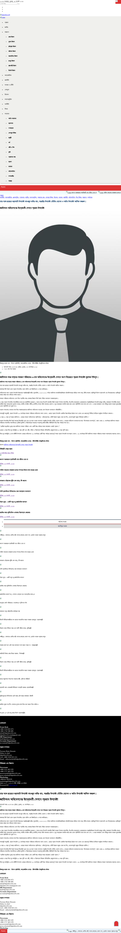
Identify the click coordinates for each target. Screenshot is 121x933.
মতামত (10, 166)
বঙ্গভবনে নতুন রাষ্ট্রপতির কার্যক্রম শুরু (10, 611)
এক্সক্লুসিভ (16, 197)
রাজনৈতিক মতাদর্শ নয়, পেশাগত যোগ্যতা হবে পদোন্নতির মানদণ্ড (17, 594)
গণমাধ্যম (11, 128)
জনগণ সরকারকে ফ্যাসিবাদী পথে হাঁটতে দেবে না (69, 192)
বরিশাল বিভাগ (12, 51)
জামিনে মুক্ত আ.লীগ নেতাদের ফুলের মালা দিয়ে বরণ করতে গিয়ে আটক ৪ (19, 704)
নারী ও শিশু (11, 147)
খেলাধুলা (7, 90)
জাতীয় (6, 27)
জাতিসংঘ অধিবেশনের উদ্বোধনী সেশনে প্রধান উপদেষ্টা (18, 445)
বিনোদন (7, 94)
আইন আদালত (12, 118)
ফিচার (6, 109)
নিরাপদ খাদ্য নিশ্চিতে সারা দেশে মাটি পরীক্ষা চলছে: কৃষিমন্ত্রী (15, 628)
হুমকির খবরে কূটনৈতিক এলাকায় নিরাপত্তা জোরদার (15, 512)
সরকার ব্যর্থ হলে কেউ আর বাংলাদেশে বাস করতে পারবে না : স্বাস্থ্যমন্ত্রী (19, 645)
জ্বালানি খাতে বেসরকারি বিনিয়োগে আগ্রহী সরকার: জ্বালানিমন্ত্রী (16, 687)
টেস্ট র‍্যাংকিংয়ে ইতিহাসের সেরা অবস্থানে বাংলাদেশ (15, 491)
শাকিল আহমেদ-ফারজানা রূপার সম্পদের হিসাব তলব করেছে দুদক (19, 470)
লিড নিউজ (78, 197)
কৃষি (9, 152)
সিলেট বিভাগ (12, 70)
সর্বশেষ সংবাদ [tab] (62, 522)
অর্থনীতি (7, 104)
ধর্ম (9, 142)
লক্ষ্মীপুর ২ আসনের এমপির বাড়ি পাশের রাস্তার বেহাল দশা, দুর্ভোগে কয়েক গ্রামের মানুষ (22, 535)
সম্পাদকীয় (11, 176)
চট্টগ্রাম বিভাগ (12, 46)
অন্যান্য (7, 114)
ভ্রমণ (10, 162)
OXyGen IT (13, 785)
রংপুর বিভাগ (12, 61)
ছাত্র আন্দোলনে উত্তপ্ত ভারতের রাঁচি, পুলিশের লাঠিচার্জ (15, 679)
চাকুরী (10, 138)
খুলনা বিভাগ (12, 42)
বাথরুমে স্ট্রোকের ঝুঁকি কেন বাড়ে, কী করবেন (13, 481)
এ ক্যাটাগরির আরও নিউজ (7, 453)
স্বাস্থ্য (10, 181)
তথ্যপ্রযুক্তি (8, 99)
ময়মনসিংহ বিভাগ (13, 56)
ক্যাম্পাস (11, 123)
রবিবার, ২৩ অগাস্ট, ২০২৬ (7, 464)
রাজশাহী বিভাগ (12, 66)
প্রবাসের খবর (12, 157)
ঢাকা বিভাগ (11, 37)
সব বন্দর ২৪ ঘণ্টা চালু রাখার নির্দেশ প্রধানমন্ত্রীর (12, 713)
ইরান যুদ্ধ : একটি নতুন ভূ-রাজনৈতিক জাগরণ (13, 502)
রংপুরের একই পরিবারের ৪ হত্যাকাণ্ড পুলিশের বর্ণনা (13, 603)
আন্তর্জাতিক (8, 75)
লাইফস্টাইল (12, 171)
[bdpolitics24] (5, 15)
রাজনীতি (7, 80)
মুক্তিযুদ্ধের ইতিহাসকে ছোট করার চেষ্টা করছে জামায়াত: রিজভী (16, 696)
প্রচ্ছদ (6, 22)
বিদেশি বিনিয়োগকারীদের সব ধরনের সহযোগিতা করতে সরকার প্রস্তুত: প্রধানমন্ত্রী (21, 620)
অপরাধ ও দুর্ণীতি (9, 85)
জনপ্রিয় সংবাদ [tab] (62, 526)
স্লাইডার (90, 197)
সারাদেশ (7, 32)
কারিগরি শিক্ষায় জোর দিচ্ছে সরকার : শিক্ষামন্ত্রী (12, 653)
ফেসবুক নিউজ (12, 133)
